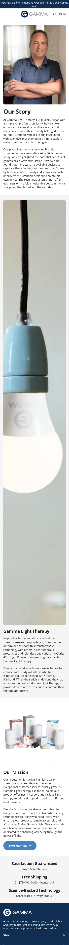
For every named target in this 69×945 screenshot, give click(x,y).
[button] (5, 14)
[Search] (54, 14)
